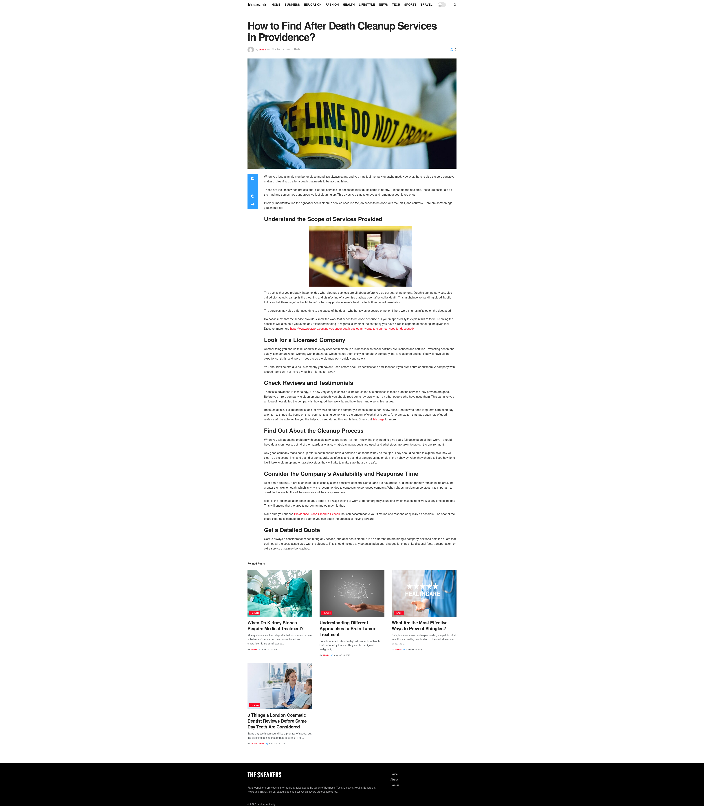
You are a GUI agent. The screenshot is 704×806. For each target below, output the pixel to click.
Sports (410, 4)
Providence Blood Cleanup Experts (317, 514)
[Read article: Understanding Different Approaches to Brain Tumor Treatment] (352, 593)
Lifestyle (367, 4)
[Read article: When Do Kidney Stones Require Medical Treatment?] (279, 593)
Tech (396, 4)
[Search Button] (455, 4)
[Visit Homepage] (257, 4)
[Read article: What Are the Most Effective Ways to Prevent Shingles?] (424, 593)
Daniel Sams (257, 743)
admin (262, 49)
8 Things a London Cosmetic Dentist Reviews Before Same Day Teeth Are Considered (277, 721)
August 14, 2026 (269, 649)
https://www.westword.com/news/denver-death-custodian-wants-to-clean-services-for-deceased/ (352, 328)
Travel (426, 4)
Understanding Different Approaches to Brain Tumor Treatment (347, 628)
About (394, 779)
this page (378, 419)
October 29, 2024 (281, 49)
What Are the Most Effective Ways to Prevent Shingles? (420, 625)
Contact (395, 785)
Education (313, 4)
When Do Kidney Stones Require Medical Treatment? (275, 625)
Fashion (332, 4)
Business (292, 4)
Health (349, 4)
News (383, 4)
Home (276, 4)
